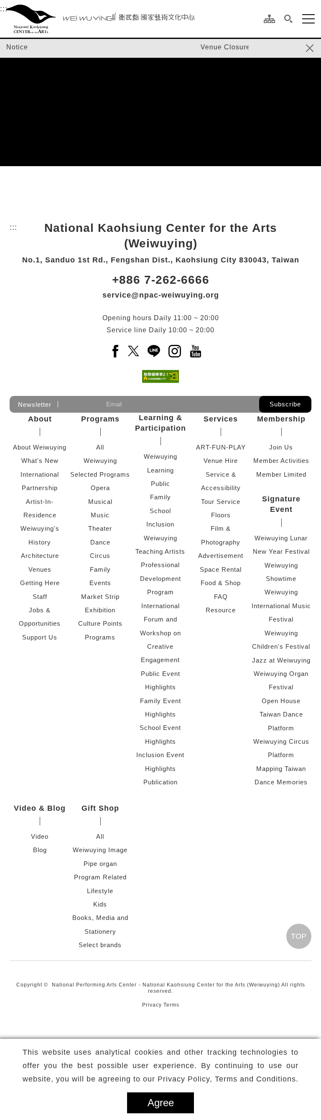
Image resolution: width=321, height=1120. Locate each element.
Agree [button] (161, 1102)
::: (4, 9)
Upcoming (294, 216)
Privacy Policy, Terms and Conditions (227, 1079)
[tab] (120, 172)
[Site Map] (269, 19)
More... (298, 901)
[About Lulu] (158, 718)
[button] (288, 19)
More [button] (160, 607)
